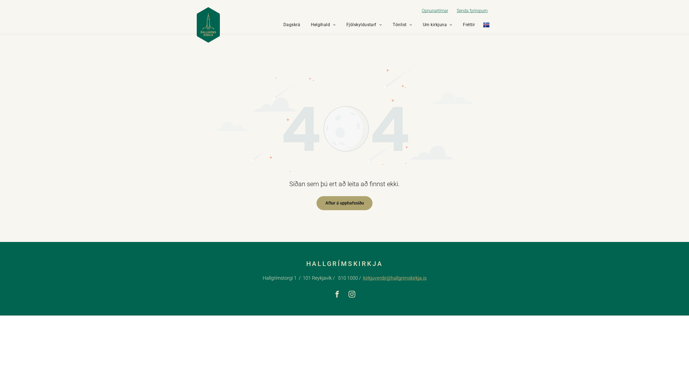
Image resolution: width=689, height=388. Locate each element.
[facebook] (337, 295)
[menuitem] (291, 24)
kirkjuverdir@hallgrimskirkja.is (395, 278)
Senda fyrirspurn (472, 10)
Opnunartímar (435, 10)
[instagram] (352, 295)
